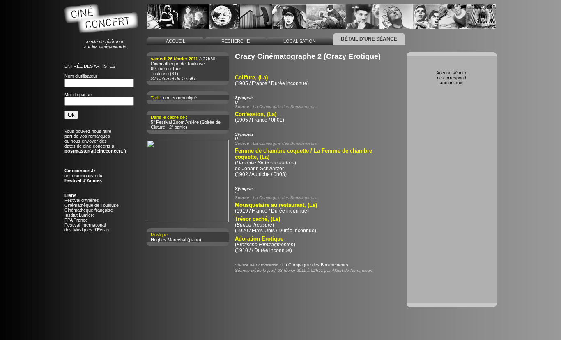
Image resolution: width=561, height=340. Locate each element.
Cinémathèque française (88, 210)
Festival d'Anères (81, 200)
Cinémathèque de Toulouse (91, 205)
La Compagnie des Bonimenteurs (315, 264)
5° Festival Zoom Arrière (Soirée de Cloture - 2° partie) (186, 125)
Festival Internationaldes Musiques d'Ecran (86, 227)
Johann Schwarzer (263, 168)
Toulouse (160, 73)
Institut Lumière (79, 215)
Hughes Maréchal (168, 239)
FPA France (76, 219)
